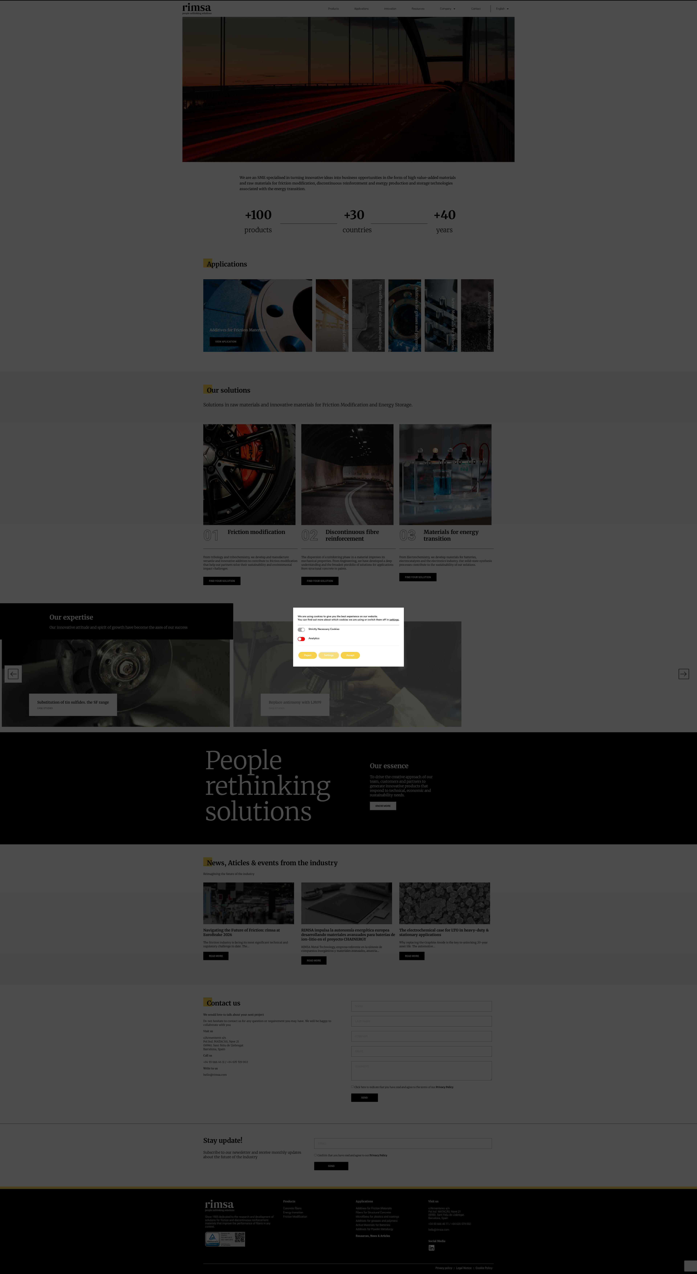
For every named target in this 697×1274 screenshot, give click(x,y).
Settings (329, 655)
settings (394, 619)
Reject (307, 655)
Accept (350, 655)
